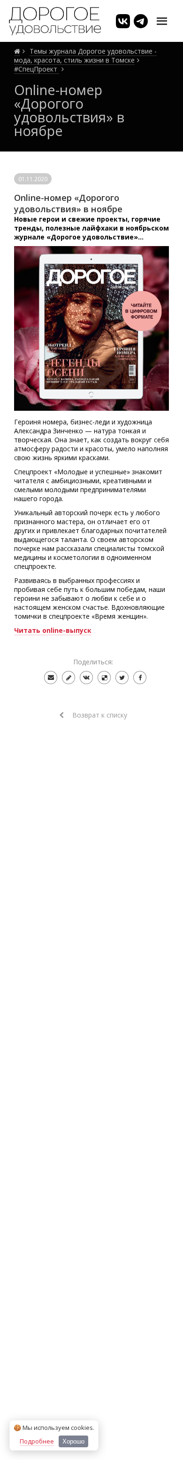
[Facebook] (139, 677)
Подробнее (37, 1441)
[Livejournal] (68, 677)
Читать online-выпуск (53, 630)
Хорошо (73, 1441)
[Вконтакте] (86, 677)
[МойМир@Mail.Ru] (50, 677)
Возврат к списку (98, 714)
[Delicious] (104, 677)
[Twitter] (122, 677)
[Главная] (17, 51)
